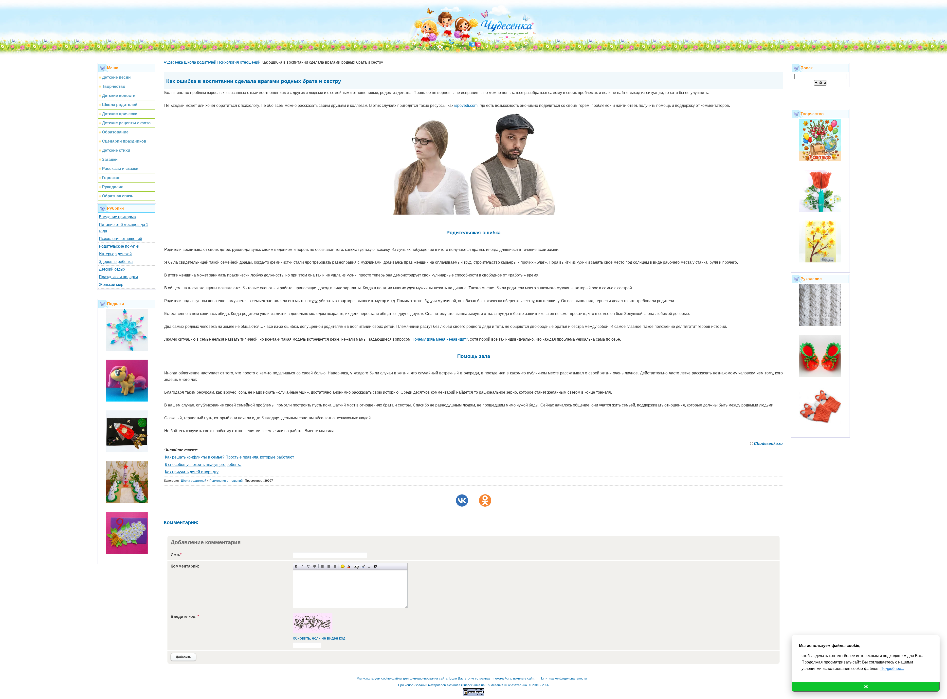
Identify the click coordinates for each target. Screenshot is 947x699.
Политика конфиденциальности (563, 678)
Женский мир (111, 284)
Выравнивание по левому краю (322, 566)
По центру (328, 566)
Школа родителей (193, 480)
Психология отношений (120, 239)
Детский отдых (112, 269)
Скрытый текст (357, 566)
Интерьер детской (115, 254)
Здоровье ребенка (116, 261)
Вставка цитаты (363, 566)
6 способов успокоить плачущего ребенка (203, 464)
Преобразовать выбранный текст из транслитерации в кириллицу (369, 566)
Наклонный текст (302, 566)
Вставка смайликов (343, 566)
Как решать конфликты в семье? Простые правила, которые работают (229, 457)
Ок (866, 686)
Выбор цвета (349, 566)
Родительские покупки (119, 246)
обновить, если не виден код (319, 638)
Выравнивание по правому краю (335, 566)
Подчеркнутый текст (308, 566)
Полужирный (296, 566)
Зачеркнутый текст (314, 566)
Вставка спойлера (375, 566)
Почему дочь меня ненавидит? (440, 339)
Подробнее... (892, 668)
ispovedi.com (465, 105)
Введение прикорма (117, 217)
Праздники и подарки (118, 277)
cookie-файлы (391, 678)
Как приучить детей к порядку (192, 472)
